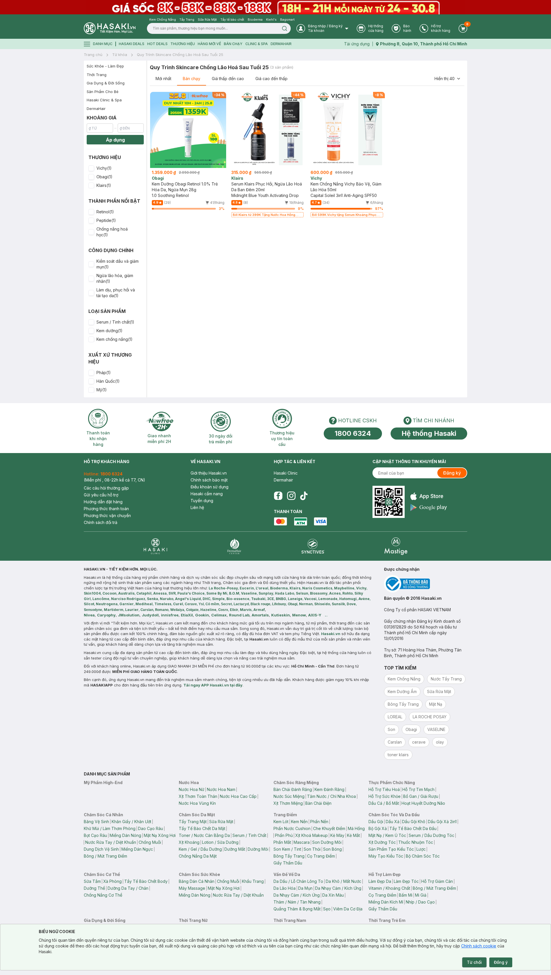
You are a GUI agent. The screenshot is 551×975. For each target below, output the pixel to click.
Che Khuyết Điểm (329, 828)
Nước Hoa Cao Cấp (238, 796)
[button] (115, 168)
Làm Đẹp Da (379, 881)
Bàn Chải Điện (318, 803)
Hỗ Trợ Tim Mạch (418, 789)
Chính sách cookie (478, 945)
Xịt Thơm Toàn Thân (198, 796)
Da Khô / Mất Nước (343, 881)
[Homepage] (109, 28)
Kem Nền (299, 821)
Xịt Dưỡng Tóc (382, 842)
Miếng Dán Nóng (125, 835)
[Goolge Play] (428, 507)
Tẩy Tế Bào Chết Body (146, 881)
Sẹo (327, 908)
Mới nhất (163, 78)
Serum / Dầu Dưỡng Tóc (431, 835)
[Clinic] (155, 546)
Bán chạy (191, 78)
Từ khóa (119, 54)
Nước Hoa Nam (221, 789)
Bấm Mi (405, 895)
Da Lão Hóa (284, 888)
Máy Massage (192, 888)
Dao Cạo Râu (150, 828)
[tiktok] (304, 496)
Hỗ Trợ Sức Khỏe (384, 796)
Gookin (202, 615)
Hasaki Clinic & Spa (104, 100)
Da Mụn (305, 888)
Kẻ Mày (337, 835)
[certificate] (425, 584)
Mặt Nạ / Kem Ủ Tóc (387, 835)
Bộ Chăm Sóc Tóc (423, 856)
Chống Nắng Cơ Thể (103, 895)
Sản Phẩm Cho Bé (103, 91)
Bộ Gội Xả (377, 828)
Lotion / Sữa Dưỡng (220, 842)
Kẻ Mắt (353, 835)
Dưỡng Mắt (234, 849)
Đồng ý (501, 962)
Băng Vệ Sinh (96, 821)
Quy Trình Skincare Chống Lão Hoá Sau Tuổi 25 (180, 54)
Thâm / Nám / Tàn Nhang (297, 901)
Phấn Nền (319, 821)
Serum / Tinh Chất (249, 835)
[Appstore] (428, 496)
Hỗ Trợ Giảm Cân (437, 881)
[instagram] (291, 496)
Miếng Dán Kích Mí (385, 901)
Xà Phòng (112, 881)
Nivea (89, 615)
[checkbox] (91, 168)
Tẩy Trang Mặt (193, 821)
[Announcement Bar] (275, 7)
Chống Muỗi (150, 842)
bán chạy (233, 44)
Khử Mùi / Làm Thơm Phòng (109, 828)
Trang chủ (93, 54)
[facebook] (278, 496)
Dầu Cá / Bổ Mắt (383, 803)
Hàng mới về (209, 44)
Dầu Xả (392, 821)
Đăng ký (452, 473)
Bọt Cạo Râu (95, 835)
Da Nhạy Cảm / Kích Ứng (338, 888)
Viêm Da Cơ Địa (347, 908)
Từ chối (474, 962)
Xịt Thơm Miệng (288, 803)
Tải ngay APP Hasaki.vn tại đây (212, 685)
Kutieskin (280, 615)
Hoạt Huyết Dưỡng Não (423, 803)
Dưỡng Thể (94, 888)
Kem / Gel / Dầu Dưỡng (200, 849)
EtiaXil (187, 615)
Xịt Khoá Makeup (311, 835)
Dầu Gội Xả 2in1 (442, 821)
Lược (421, 849)
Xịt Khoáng (189, 842)
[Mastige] (396, 546)
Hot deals (157, 44)
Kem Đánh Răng (329, 789)
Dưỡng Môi (258, 849)
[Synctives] (313, 546)
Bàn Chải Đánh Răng (292, 789)
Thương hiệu (182, 44)
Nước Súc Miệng (288, 796)
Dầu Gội (375, 821)
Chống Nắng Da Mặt (198, 856)
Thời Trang (96, 74)
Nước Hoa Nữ (191, 789)
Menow (299, 615)
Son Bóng (332, 849)
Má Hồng (356, 828)
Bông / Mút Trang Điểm (105, 856)
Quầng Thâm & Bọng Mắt (297, 908)
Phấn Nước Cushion (292, 828)
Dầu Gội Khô (413, 821)
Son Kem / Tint (287, 849)
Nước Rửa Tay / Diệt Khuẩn (110, 842)
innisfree (170, 615)
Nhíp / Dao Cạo (420, 901)
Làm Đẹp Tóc (406, 881)
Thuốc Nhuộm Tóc (415, 842)
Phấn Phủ (284, 835)
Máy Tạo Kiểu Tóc (385, 856)
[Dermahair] (234, 546)
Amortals (260, 615)
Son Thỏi (312, 849)
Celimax (219, 615)
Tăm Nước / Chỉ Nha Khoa (331, 796)
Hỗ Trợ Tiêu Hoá (384, 789)
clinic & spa (256, 44)
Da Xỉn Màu (333, 895)
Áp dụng (115, 140)
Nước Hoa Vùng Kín (197, 803)
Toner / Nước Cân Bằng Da (204, 835)
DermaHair (281, 44)
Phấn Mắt (282, 842)
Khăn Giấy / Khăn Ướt (131, 821)
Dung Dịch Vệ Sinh (101, 849)
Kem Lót (280, 821)
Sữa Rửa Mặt (221, 821)
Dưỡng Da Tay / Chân (128, 888)
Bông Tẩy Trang (288, 856)
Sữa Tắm (92, 881)
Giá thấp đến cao (228, 78)
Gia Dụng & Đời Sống (106, 83)
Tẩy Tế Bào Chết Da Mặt (202, 828)
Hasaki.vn (330, 633)
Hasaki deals (131, 44)
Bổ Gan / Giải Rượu (420, 796)
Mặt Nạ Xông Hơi (160, 835)
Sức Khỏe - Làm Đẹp (105, 66)
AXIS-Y (314, 615)
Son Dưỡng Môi (327, 842)
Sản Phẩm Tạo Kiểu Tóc (391, 849)
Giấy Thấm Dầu (287, 862)
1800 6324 (353, 433)
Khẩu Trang (253, 881)
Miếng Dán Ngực (137, 849)
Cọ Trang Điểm (321, 856)
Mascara (302, 842)
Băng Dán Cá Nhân (196, 881)
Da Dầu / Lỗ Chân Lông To (298, 881)
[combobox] (447, 79)
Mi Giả (420, 895)
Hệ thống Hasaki (428, 433)
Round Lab (239, 615)
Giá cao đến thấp (271, 78)
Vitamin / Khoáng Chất (389, 888)
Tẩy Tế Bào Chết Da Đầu (412, 828)
